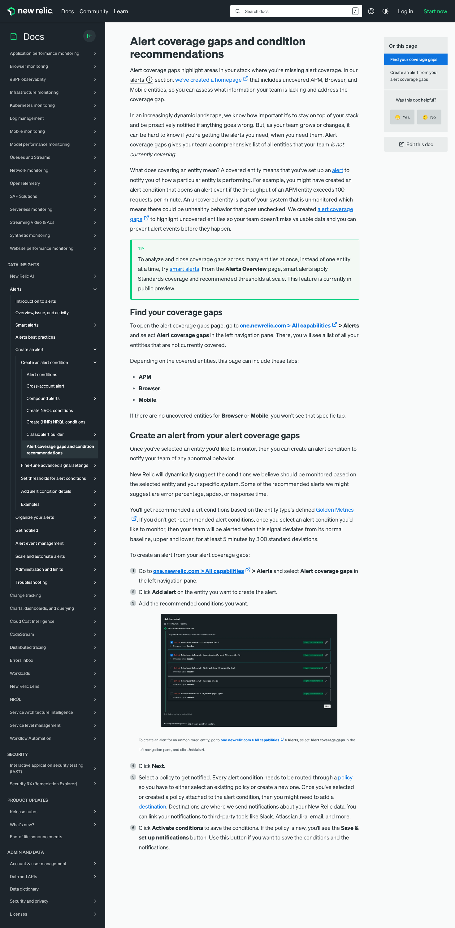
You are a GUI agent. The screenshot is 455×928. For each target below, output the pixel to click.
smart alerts (184, 268)
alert (337, 169)
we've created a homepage (208, 79)
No (429, 117)
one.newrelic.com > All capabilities (285, 325)
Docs (67, 11)
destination (152, 806)
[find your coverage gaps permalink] (227, 312)
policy (345, 777)
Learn (121, 11)
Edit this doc (419, 144)
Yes (402, 117)
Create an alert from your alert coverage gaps (414, 75)
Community (94, 11)
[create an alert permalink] (304, 435)
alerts (137, 79)
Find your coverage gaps (413, 59)
